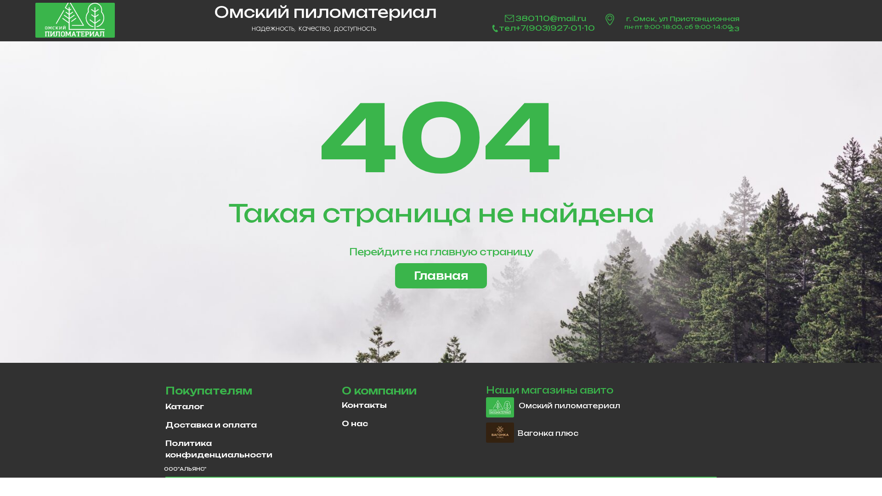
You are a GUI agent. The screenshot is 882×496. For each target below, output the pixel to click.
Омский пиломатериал (569, 405)
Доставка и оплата (211, 424)
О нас (355, 423)
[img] (75, 20)
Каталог (184, 406)
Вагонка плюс (548, 433)
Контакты (364, 405)
